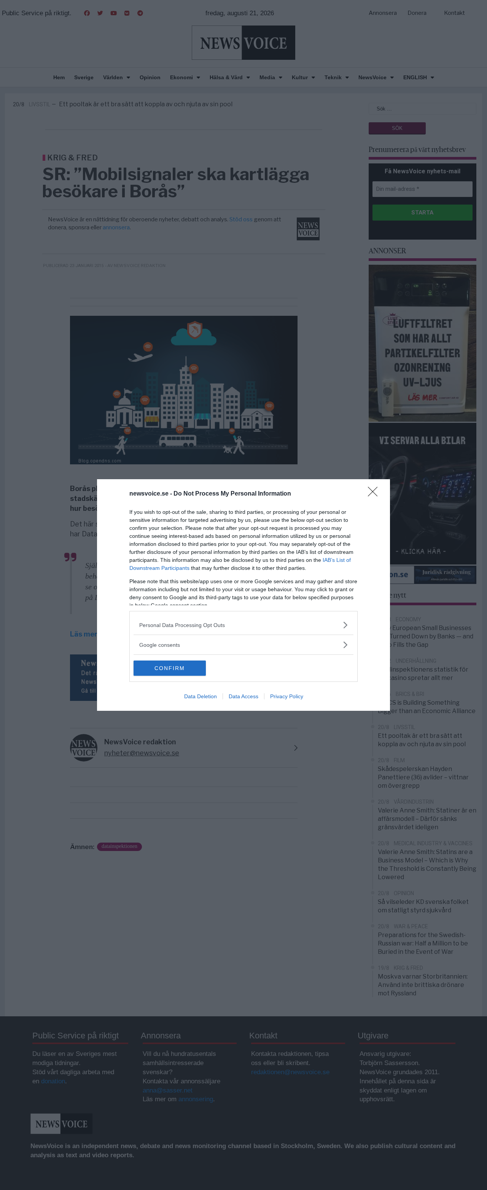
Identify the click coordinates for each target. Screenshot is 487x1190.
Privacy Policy (286, 696)
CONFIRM (169, 668)
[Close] (375, 494)
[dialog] (243, 595)
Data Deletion (200, 696)
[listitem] (243, 625)
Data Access (243, 696)
